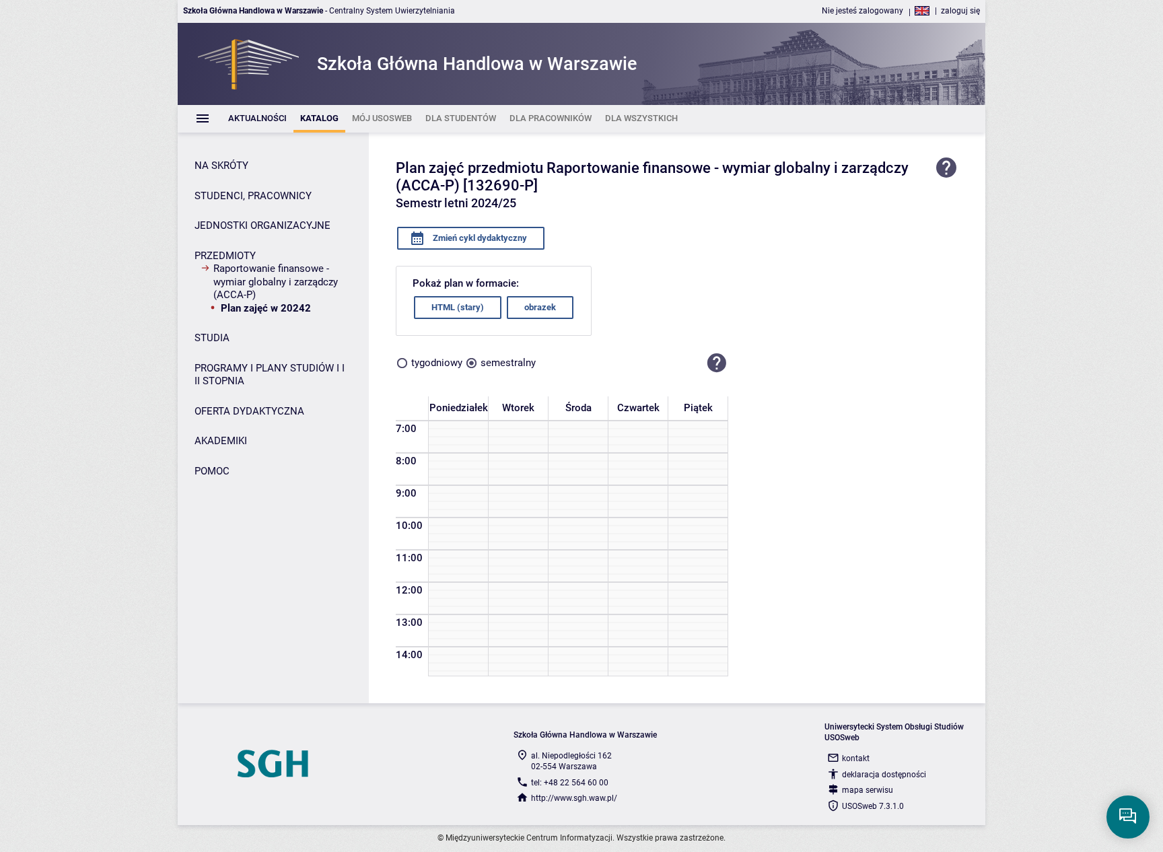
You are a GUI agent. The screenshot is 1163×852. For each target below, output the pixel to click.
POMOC (212, 471)
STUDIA (212, 338)
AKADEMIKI (221, 441)
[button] (716, 363)
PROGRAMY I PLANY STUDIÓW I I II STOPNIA (270, 375)
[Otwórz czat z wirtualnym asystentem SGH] (1128, 817)
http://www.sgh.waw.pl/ (574, 798)
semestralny (508, 363)
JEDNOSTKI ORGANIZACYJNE (262, 225)
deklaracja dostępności (884, 774)
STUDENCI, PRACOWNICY (253, 196)
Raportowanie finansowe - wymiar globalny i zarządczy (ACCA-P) (275, 281)
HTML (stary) (457, 307)
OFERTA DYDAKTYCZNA (249, 411)
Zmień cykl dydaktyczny (479, 238)
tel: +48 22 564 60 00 (569, 782)
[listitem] (257, 119)
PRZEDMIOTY (225, 256)
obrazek (540, 307)
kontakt (856, 758)
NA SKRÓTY (221, 165)
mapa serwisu (867, 790)
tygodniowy (436, 363)
